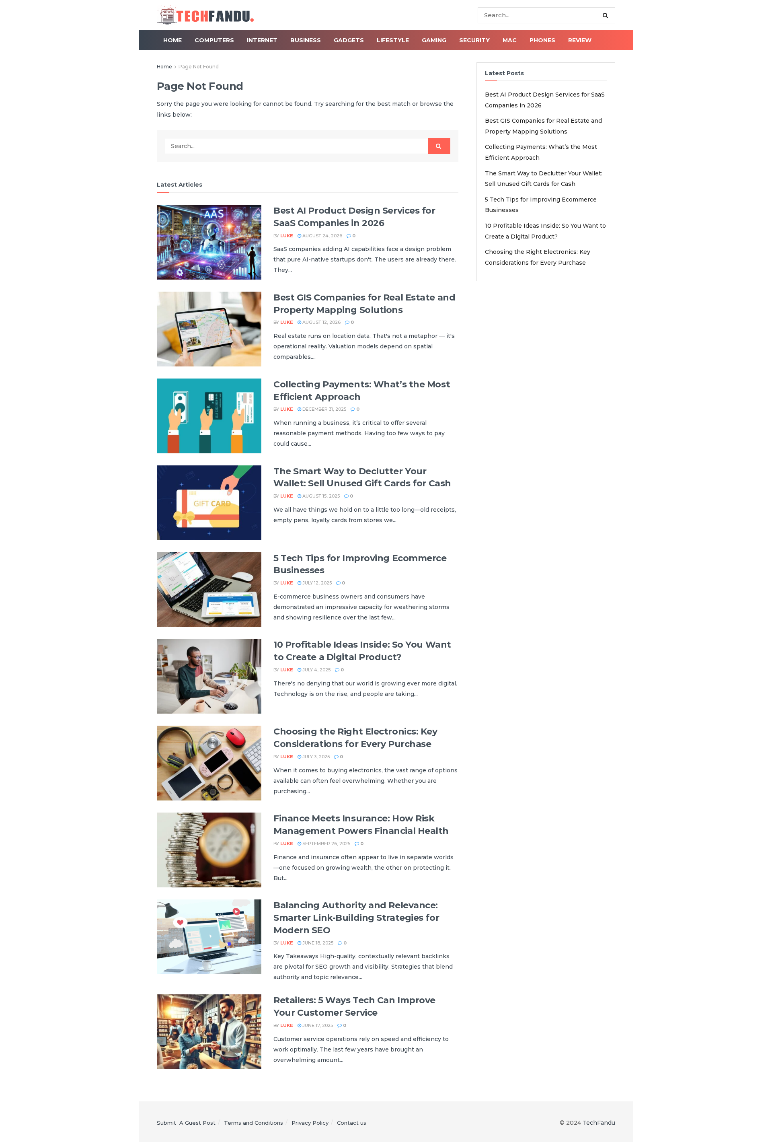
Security (474, 40)
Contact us (351, 1122)
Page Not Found (199, 67)
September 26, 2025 (325, 843)
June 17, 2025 (317, 1025)
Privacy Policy (310, 1122)
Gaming (434, 40)
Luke (286, 236)
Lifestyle (393, 40)
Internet (262, 40)
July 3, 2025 (315, 756)
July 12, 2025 (316, 583)
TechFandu (599, 1122)
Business (305, 40)
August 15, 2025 (320, 496)
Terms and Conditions (253, 1122)
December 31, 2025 (323, 409)
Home (172, 40)
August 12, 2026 (321, 322)
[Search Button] (607, 15)
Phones (542, 40)
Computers (214, 40)
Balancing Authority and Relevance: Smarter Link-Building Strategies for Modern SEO (356, 918)
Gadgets (349, 40)
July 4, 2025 (316, 670)
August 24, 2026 (321, 236)
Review (579, 40)
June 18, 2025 (317, 943)
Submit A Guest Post (186, 1122)
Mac (510, 40)
